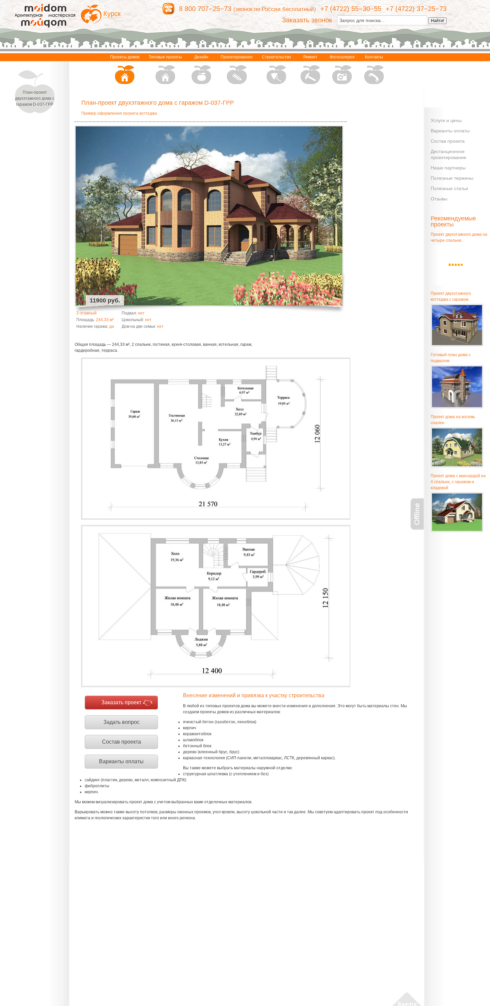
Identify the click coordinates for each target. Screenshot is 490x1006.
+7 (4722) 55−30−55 (350, 8)
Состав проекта (121, 742)
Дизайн (201, 57)
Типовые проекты (165, 57)
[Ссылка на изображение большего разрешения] (215, 438)
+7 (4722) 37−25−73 (416, 8)
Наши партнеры (448, 167)
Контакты (374, 57)
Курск (112, 13)
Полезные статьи (449, 188)
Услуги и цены (446, 120)
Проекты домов (124, 57)
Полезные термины (452, 178)
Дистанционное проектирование (448, 154)
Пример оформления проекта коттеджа (119, 113)
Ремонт (310, 57)
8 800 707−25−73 (205, 8)
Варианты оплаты (121, 761)
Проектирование (237, 57)
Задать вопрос (121, 722)
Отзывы (439, 198)
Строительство (276, 57)
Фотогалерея (342, 57)
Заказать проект (121, 702)
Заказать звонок (307, 20)
